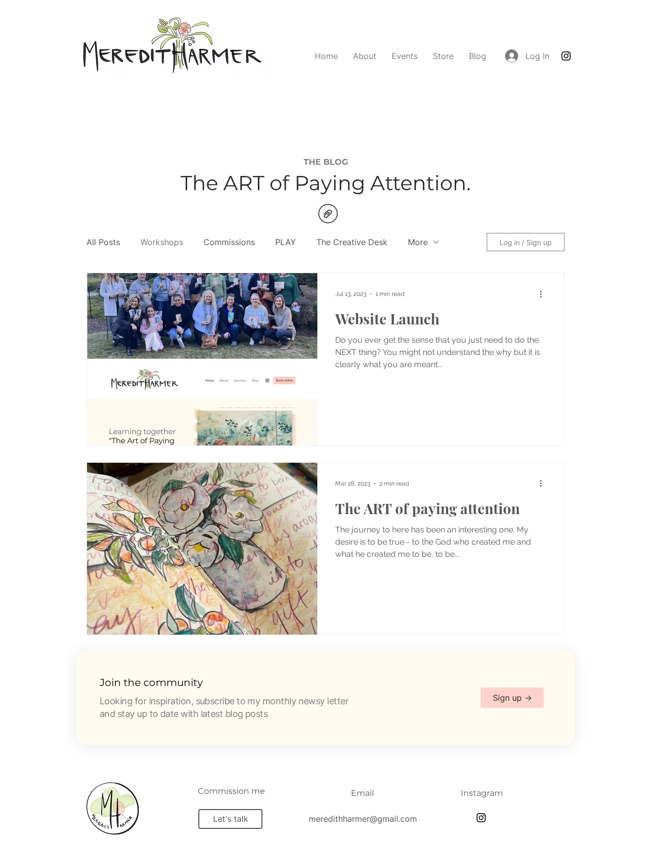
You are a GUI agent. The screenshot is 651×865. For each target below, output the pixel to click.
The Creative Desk (352, 242)
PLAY (285, 242)
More (418, 242)
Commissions (229, 242)
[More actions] (544, 294)
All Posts (103, 242)
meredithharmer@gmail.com (363, 819)
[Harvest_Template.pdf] (328, 215)
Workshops (161, 242)
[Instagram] (566, 56)
